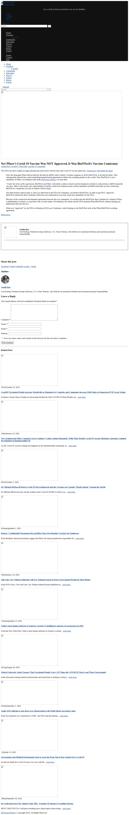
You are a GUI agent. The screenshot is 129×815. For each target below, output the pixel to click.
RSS (8, 19)
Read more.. (6, 215)
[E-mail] (5, 245)
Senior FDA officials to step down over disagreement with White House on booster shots (38, 711)
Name (4, 324)
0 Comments (40, 166)
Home (8, 33)
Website (4, 333)
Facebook (5, 266)
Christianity (10, 40)
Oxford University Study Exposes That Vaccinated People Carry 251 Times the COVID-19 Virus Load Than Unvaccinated (53, 672)
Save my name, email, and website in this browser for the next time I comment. (35, 338)
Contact (9, 17)
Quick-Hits (23, 166)
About (8, 14)
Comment (5, 320)
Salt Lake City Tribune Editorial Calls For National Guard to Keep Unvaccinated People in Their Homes (45, 580)
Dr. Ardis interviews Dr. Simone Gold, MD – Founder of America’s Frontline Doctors (37, 803)
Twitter (12, 266)
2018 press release (48, 180)
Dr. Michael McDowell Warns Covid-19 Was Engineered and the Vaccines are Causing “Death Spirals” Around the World (53, 487)
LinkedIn (19, 266)
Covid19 (14, 37)
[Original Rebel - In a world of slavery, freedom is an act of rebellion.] (8, 3)
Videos (9, 46)
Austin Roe (5, 166)
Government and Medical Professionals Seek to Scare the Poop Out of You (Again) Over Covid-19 (42, 757)
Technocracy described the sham (99, 171)
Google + (27, 266)
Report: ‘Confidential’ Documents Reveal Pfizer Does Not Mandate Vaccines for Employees (40, 533)
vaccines (31, 166)
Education (10, 42)
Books (8, 49)
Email (33, 266)
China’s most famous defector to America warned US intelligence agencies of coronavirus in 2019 (42, 626)
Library (9, 51)
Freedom (9, 35)
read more (82, 397)
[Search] (49, 26)
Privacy (9, 44)
